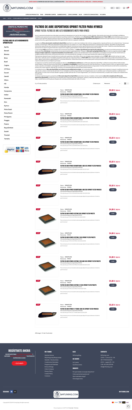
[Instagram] (14, 391)
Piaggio (6, 120)
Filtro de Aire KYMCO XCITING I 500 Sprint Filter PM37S (77, 237)
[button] (19, 363)
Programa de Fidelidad (51, 364)
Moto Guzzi (8, 109)
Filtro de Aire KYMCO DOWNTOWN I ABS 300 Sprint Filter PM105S (80, 189)
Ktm (5, 102)
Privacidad (70, 408)
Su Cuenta (76, 362)
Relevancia (107, 83)
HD (5, 84)
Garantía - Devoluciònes (51, 360)
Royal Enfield (8, 128)
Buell (6, 62)
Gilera (6, 80)
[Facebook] (11, 391)
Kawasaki (7, 98)
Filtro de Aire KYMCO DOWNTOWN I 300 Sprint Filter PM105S (79, 118)
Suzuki (6, 131)
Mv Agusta (7, 117)
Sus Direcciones (77, 364)
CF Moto (7, 69)
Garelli (6, 76)
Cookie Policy (49, 373)
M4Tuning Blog (77, 355)
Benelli (6, 51)
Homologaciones (78, 378)
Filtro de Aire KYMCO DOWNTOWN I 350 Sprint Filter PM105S (79, 142)
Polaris (6, 124)
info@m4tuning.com (107, 367)
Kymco (6, 106)
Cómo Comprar (49, 369)
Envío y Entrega (49, 367)
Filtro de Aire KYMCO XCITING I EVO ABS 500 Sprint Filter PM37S (80, 261)
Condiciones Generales (51, 362)
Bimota (6, 54)
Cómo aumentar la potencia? (81, 374)
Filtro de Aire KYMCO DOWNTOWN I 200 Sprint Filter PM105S (79, 94)
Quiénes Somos (49, 355)
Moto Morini (8, 113)
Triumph (7, 135)
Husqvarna (8, 91)
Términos (76, 408)
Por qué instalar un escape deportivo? (83, 372)
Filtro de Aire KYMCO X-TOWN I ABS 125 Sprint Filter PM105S (79, 309)
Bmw (6, 58)
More (112, 94)
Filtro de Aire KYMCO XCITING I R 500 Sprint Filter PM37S (78, 285)
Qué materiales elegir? (79, 376)
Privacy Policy (49, 371)
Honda (6, 87)
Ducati (6, 73)
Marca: (62, 90)
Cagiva (6, 65)
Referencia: (63, 91)
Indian (6, 95)
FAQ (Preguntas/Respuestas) (53, 357)
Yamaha (7, 139)
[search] (104, 8)
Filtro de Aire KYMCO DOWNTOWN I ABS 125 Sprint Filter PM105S (80, 166)
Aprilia (6, 47)
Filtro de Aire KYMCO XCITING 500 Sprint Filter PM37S (77, 213)
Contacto (47, 376)
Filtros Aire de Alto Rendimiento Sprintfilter (15, 41)
